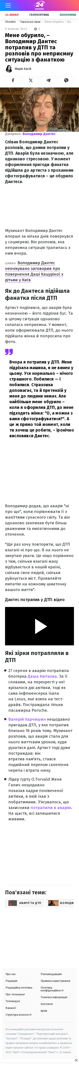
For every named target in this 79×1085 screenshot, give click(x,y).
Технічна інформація (54, 997)
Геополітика (39, 14)
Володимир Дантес (39, 134)
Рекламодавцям (51, 974)
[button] (13, 80)
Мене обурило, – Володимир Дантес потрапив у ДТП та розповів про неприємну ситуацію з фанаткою (59, 21)
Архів (44, 1010)
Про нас (10, 974)
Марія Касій (23, 69)
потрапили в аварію (51, 807)
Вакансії (10, 1008)
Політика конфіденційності (52, 989)
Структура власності (18, 1014)
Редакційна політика (18, 987)
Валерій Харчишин (27, 719)
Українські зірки (30, 21)
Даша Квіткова (42, 676)
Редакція (11, 980)
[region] (39, 1074)
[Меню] (8, 5)
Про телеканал (15, 994)
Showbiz (10, 21)
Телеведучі (12, 1001)
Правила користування (55, 980)
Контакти (47, 1004)
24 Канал (12, 14)
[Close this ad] (76, 1060)
